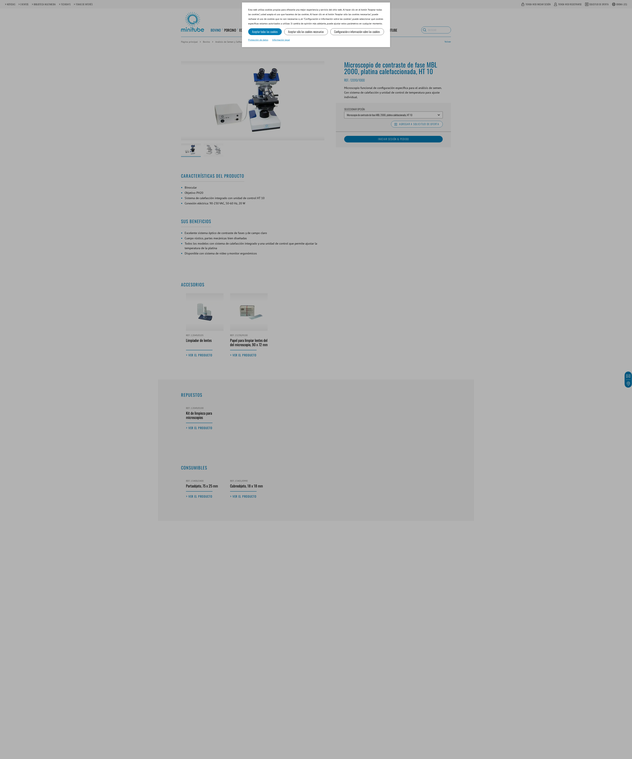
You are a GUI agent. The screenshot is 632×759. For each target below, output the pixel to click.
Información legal (281, 39)
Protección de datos (258, 39)
